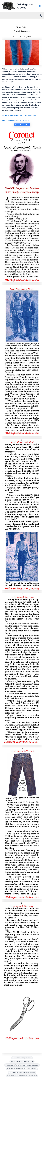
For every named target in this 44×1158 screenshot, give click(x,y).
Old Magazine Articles (25, 6)
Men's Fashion (22, 27)
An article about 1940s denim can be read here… (19, 115)
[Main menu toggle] (39, 6)
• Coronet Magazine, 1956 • (22, 37)
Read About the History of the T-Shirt (15, 120)
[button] (40, 15)
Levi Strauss (22, 31)
